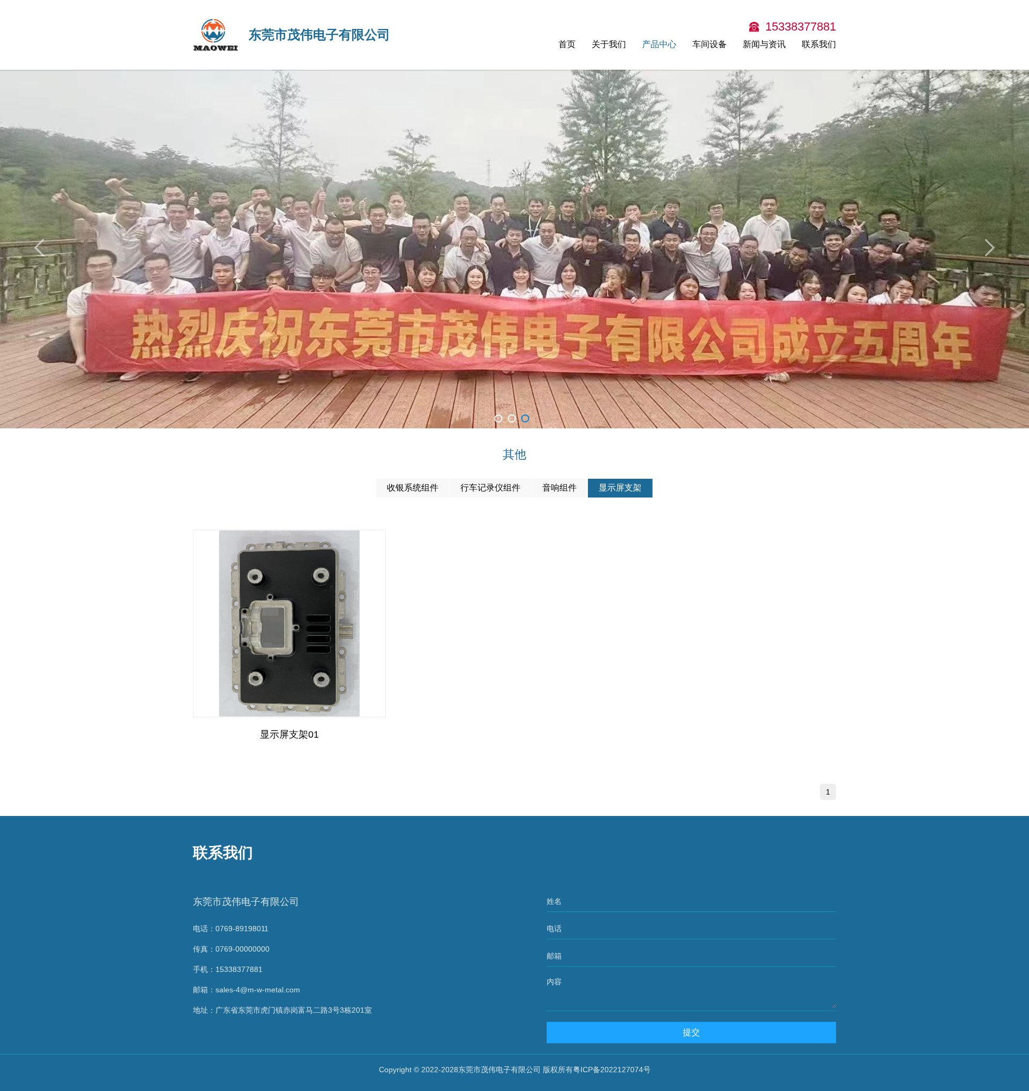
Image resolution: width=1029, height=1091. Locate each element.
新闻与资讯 (764, 44)
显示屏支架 (620, 487)
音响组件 (559, 487)
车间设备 (709, 44)
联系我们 (819, 44)
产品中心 (659, 44)
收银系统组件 (412, 487)
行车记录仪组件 (490, 487)
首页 (567, 44)
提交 (691, 1032)
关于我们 (609, 44)
